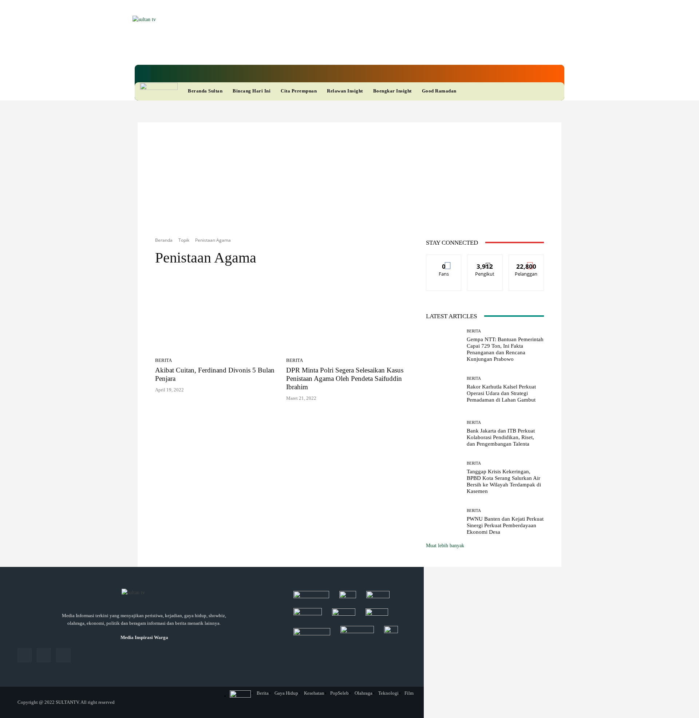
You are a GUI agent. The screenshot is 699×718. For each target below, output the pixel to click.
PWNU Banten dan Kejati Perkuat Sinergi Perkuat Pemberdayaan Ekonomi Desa (505, 525)
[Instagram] (44, 655)
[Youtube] (336, 50)
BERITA (163, 360)
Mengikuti (485, 260)
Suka (444, 260)
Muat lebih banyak (445, 545)
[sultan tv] (144, 593)
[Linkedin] (311, 50)
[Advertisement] (349, 173)
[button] (143, 74)
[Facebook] (299, 50)
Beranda (164, 240)
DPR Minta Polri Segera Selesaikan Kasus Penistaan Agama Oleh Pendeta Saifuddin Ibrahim (344, 378)
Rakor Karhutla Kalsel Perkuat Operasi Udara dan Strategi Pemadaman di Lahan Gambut (501, 393)
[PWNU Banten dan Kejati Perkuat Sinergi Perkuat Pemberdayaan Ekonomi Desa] (443, 522)
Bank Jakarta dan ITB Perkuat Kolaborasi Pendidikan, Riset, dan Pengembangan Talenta (501, 437)
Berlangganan (526, 260)
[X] (324, 50)
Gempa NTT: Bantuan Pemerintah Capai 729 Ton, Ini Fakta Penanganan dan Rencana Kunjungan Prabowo (505, 349)
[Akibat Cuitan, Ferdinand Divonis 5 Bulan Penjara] (216, 314)
